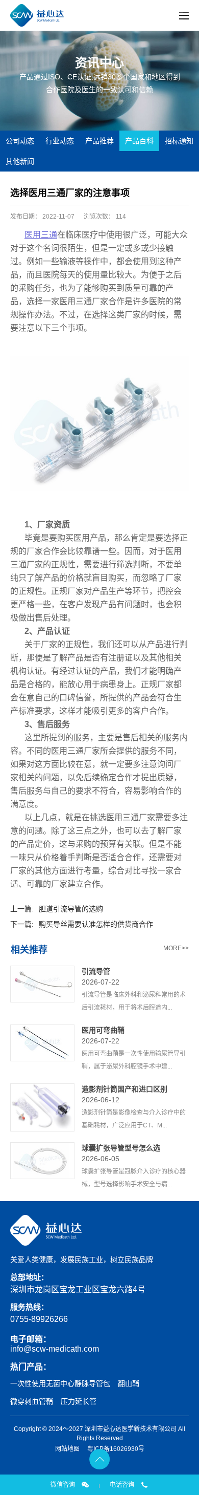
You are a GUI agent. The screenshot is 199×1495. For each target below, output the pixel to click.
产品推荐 (99, 141)
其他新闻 (20, 161)
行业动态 (59, 141)
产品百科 (139, 141)
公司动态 (20, 141)
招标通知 (179, 141)
